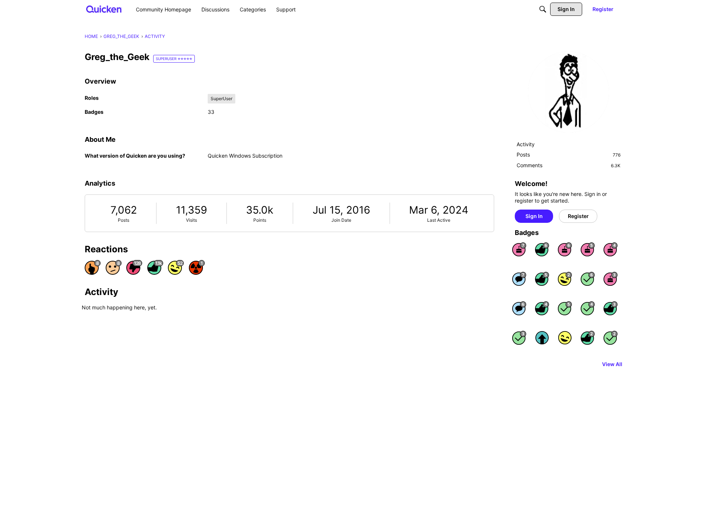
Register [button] (578, 216)
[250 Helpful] (542, 308)
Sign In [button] (534, 216)
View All (612, 364)
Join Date (341, 220)
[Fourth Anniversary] (611, 249)
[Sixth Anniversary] (565, 249)
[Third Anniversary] (611, 279)
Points (259, 220)
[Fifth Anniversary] (588, 249)
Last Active (438, 220)
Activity (526, 144)
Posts (123, 220)
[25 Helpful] (588, 338)
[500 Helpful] (542, 279)
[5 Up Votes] (542, 338)
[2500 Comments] (519, 308)
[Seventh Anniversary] (519, 249)
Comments (568, 165)
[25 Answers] (519, 338)
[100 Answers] (565, 308)
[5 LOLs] (565, 338)
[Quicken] (104, 9)
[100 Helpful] (611, 308)
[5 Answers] (611, 338)
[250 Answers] (588, 279)
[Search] (542, 9)
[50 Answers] (588, 308)
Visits (191, 220)
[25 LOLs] (565, 279)
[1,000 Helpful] (542, 249)
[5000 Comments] (519, 279)
